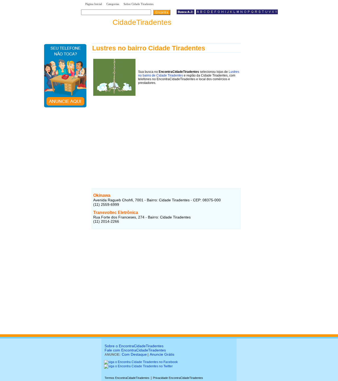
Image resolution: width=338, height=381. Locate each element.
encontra (127, 22)
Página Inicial (93, 4)
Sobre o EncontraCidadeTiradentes (134, 346)
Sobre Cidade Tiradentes (138, 4)
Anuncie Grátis (162, 354)
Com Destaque (134, 354)
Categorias (112, 4)
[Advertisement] (166, 134)
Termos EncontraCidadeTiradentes (127, 377)
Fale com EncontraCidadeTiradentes (135, 350)
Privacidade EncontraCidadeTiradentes (178, 377)
